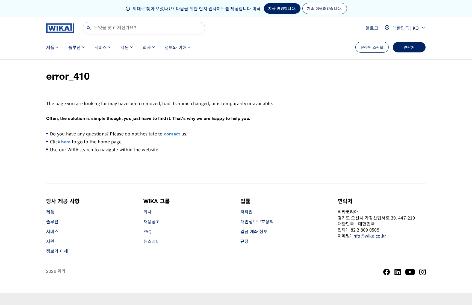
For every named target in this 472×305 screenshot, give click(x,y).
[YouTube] (410, 272)
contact (172, 134)
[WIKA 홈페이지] (60, 28)
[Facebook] (386, 272)
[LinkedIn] (397, 272)
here (65, 142)
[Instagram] (422, 272)
